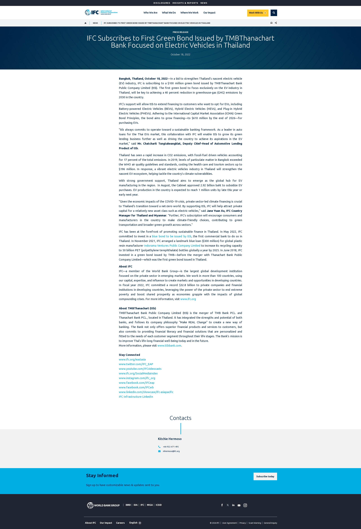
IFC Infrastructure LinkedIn (136, 396)
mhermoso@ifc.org (171, 451)
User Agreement (229, 523)
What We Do (169, 12)
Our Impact (209, 12)
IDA (136, 505)
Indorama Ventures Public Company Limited (172, 245)
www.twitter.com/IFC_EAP (136, 364)
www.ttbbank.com (169, 345)
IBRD (128, 505)
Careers (120, 523)
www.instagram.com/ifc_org (137, 378)
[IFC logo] (101, 12)
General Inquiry (270, 523)
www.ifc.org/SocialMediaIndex (138, 373)
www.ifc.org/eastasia (132, 359)
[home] (85, 23)
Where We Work (189, 12)
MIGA (150, 505)
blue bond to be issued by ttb (171, 236)
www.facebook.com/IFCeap (136, 382)
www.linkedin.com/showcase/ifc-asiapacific (146, 392)
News (204, 3)
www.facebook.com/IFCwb (136, 387)
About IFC (90, 523)
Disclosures (162, 3)
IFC (142, 505)
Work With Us (256, 12)
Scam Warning (255, 523)
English (133, 522)
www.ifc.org (188, 299)
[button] (274, 13)
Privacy (243, 523)
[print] (271, 23)
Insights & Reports (185, 3)
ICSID (159, 505)
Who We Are (150, 12)
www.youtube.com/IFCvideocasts (140, 368)
